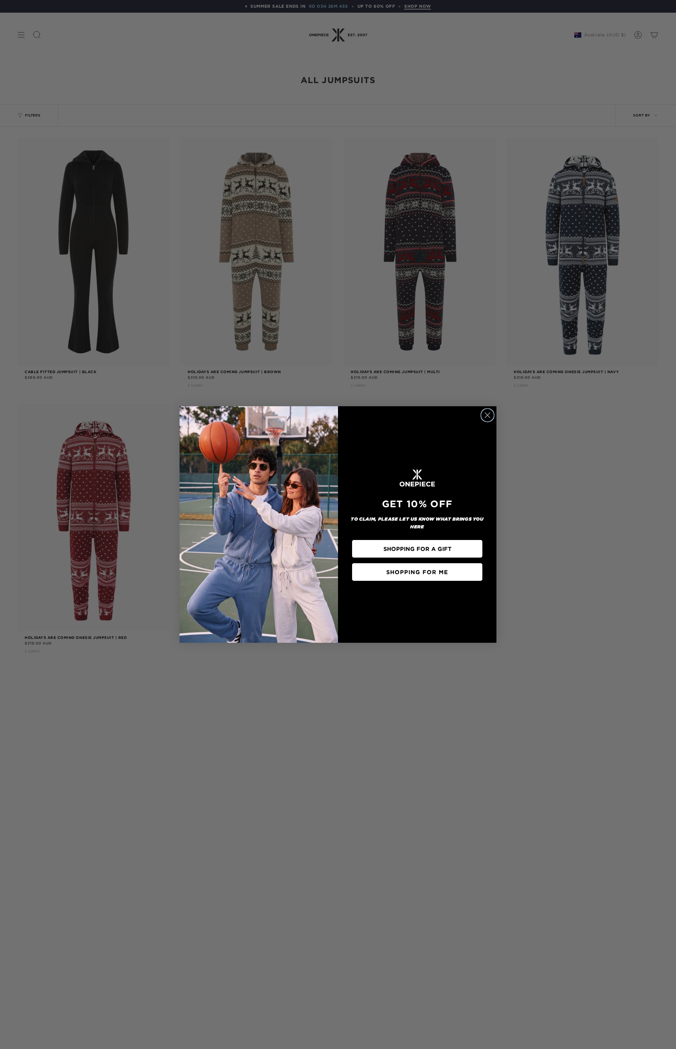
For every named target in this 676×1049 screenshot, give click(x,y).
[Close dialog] (487, 415)
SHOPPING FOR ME (417, 572)
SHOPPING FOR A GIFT (417, 549)
